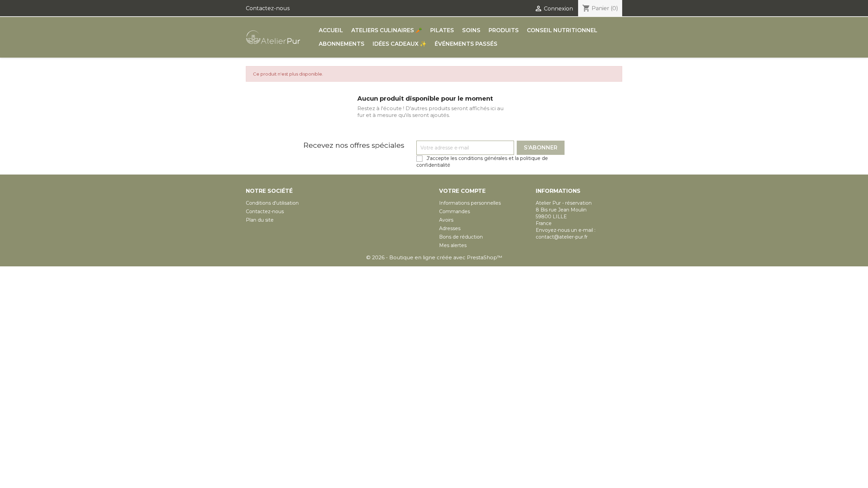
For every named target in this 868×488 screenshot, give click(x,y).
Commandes (454, 211)
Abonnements (341, 44)
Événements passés (466, 44)
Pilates (442, 30)
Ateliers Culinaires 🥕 (386, 30)
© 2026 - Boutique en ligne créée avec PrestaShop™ (434, 257)
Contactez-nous (268, 8)
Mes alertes (453, 245)
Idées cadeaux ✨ (400, 44)
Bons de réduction (461, 237)
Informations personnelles (470, 203)
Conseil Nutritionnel (562, 30)
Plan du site (260, 220)
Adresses (449, 228)
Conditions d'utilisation (272, 203)
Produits (504, 30)
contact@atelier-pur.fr (562, 237)
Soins (471, 30)
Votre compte (462, 191)
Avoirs (446, 220)
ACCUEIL (331, 30)
